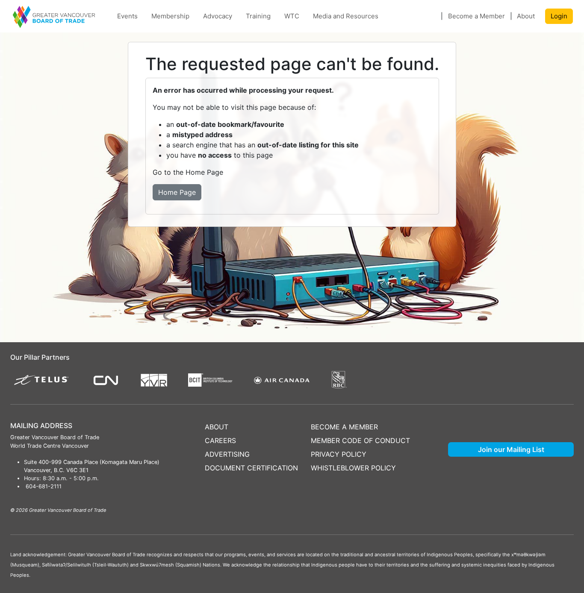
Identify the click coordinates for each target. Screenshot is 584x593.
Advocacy (217, 16)
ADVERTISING (227, 454)
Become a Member (476, 16)
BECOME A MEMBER (344, 427)
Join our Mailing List (511, 449)
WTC (291, 16)
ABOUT (216, 427)
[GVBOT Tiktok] (562, 422)
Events (127, 16)
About (526, 16)
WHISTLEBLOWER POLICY (353, 468)
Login (559, 16)
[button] (432, 16)
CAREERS (220, 440)
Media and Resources (345, 16)
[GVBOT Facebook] (479, 422)
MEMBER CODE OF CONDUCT (360, 440)
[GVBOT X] (458, 422)
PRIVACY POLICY (338, 454)
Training (258, 16)
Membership (170, 16)
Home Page (177, 192)
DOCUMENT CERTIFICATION (251, 468)
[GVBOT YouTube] (521, 422)
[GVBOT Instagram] (500, 422)
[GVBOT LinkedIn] (541, 422)
